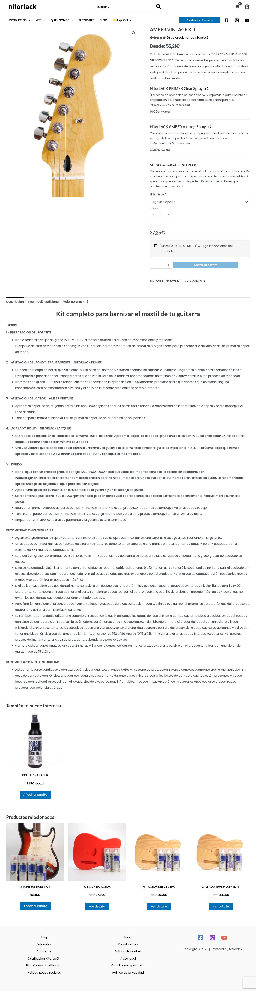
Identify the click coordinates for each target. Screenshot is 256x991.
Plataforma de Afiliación (43, 965)
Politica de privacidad (128, 972)
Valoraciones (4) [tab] (75, 302)
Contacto (44, 951)
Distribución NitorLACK (43, 958)
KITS (202, 281)
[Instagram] (236, 20)
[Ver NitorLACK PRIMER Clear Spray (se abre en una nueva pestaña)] (206, 88)
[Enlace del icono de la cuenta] (246, 6)
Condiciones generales (128, 965)
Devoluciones (128, 944)
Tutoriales (43, 944)
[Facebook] (226, 20)
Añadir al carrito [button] (35, 794)
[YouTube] (247, 20)
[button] (28, 20)
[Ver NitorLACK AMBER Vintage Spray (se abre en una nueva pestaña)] (210, 126)
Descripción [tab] (15, 302)
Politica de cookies (128, 951)
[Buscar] (158, 7)
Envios (128, 937)
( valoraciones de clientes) (187, 37)
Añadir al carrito (206, 265)
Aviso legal (128, 958)
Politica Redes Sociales (44, 972)
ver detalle (97, 906)
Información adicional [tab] (43, 302)
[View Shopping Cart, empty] (237, 7)
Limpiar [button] (154, 208)
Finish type (158, 194)
